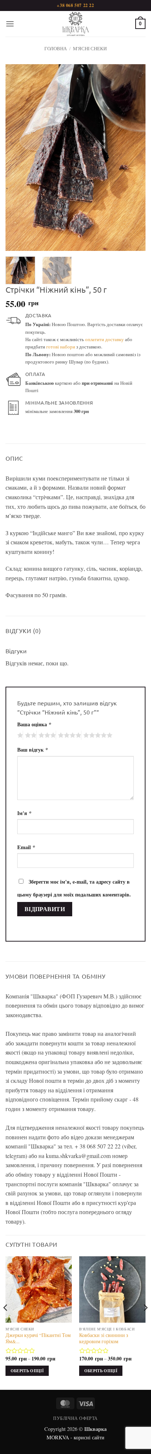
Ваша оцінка (34, 724)
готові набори (60, 346)
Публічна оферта (75, 1418)
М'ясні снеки (90, 48)
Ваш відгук (32, 749)
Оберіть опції (27, 1371)
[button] (9, 24)
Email (26, 847)
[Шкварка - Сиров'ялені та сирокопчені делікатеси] (75, 24)
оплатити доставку (104, 339)
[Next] (133, 157)
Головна (55, 48)
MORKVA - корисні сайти (75, 1437)
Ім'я (24, 813)
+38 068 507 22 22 (75, 5)
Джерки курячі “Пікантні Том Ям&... (38, 1338)
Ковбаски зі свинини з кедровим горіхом (103, 1338)
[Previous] (17, 157)
